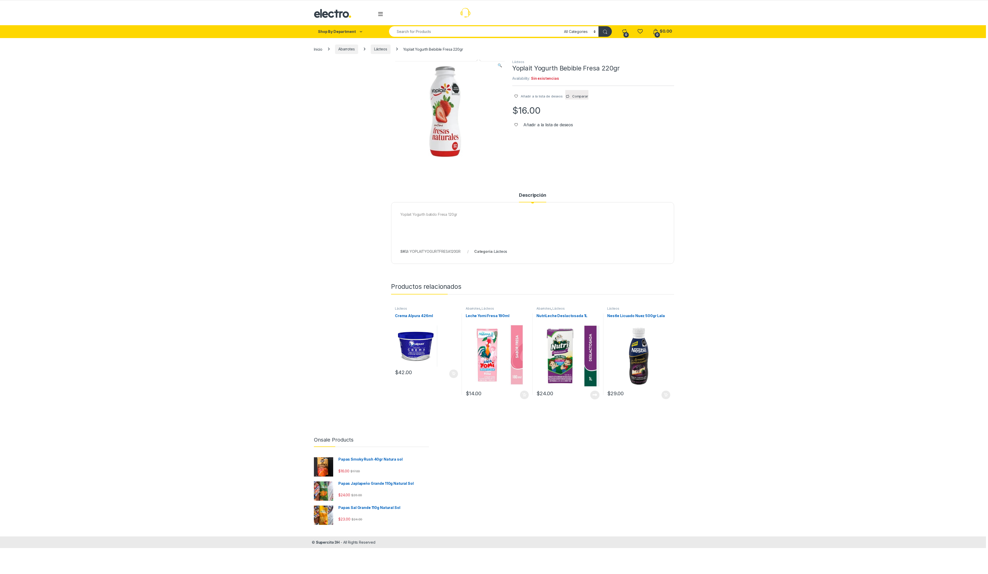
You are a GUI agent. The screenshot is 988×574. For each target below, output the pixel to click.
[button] (500, 65)
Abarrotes (346, 49)
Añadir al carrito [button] (452, 374)
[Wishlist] (640, 31)
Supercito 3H (328, 542)
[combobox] (475, 31)
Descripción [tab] (532, 195)
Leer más (594, 395)
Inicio (318, 49)
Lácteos (380, 49)
